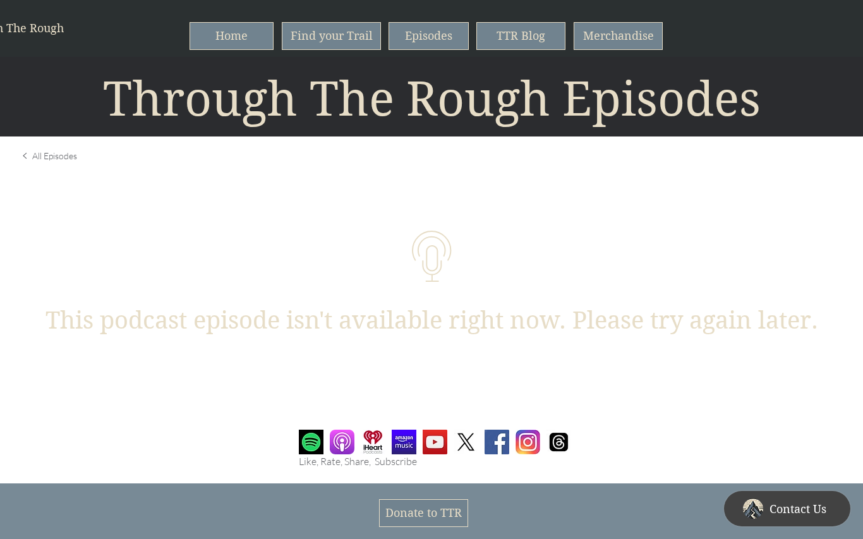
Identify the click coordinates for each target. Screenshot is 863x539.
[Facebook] (497, 442)
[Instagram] (528, 442)
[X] (466, 442)
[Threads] (558, 442)
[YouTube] (435, 442)
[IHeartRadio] (373, 442)
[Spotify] (311, 442)
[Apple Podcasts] (342, 442)
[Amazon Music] (404, 442)
